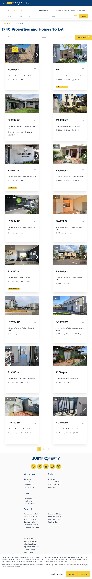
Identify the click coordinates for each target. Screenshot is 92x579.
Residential (13, 23)
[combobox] (67, 10)
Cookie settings (57, 574)
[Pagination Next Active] (11, 37)
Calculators (51, 479)
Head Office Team (29, 487)
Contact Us (27, 482)
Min (30, 16)
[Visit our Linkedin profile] (46, 466)
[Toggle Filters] (75, 16)
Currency (8, 16)
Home (4, 23)
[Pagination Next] (57, 449)
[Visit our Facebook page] (33, 466)
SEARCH (84, 16)
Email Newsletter (29, 504)
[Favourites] (35, 69)
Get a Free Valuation (54, 482)
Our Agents (27, 479)
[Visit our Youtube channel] (58, 466)
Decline (71, 574)
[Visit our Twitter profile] (39, 466)
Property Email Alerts (54, 484)
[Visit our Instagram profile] (52, 466)
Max (53, 16)
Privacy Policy (73, 561)
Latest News (28, 498)
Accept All (84, 574)
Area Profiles (52, 487)
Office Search (28, 484)
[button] (37, 55)
